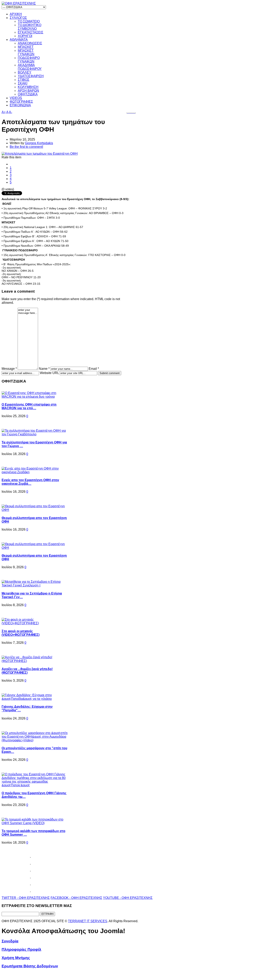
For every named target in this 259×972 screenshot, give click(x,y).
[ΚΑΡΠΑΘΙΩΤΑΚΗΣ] (131, 112)
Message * (9, 368)
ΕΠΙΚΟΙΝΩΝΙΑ (20, 105)
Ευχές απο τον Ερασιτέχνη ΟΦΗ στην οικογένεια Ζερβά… (30, 481)
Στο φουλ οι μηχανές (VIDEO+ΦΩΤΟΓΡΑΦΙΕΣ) (20, 632)
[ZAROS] (134, 112)
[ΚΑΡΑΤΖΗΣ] (128, 112)
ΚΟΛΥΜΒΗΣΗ (28, 87)
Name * (44, 368)
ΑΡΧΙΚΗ (16, 14)
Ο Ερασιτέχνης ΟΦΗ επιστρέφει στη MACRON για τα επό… (29, 406)
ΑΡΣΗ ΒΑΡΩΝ (28, 90)
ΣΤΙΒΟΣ (23, 79)
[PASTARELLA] (132, 112)
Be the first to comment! (26, 146)
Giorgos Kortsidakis (39, 143)
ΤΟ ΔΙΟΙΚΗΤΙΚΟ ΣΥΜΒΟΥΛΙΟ (29, 26)
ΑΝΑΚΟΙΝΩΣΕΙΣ (30, 43)
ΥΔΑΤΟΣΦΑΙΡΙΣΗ (31, 76)
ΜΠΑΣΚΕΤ (26, 47)
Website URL (49, 373)
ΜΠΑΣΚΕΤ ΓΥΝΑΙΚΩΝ (26, 52)
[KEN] (129, 112)
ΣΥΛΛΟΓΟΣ (18, 17)
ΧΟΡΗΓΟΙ (25, 36)
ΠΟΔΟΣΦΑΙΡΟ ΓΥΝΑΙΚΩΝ (29, 59)
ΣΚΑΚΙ (22, 83)
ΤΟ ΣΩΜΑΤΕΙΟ (29, 21)
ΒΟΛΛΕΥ (24, 72)
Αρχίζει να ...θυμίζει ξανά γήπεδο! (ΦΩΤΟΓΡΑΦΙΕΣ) (27, 670)
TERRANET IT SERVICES (87, 921)
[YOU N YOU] (135, 112)
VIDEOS (16, 98)
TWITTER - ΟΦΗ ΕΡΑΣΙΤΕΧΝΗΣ (26, 898)
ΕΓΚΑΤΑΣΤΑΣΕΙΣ (30, 32)
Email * (94, 368)
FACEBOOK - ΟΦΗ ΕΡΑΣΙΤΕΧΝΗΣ (76, 898)
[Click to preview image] (40, 153)
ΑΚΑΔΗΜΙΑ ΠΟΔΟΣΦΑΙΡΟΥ (30, 66)
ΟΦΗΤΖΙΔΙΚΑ (28, 94)
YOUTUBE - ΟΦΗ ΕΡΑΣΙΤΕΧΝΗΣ (128, 898)
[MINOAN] (133, 112)
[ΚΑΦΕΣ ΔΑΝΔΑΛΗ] (127, 112)
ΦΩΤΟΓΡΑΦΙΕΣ (21, 101)
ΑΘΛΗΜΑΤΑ (19, 39)
